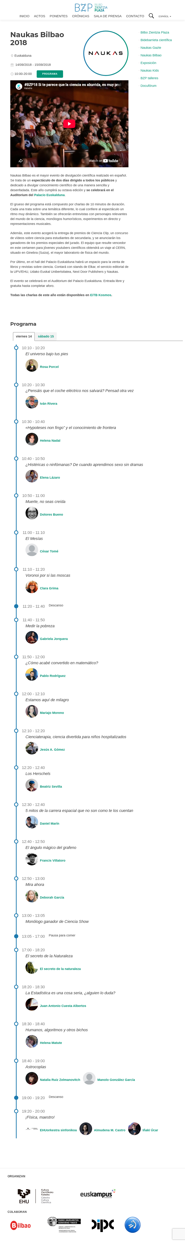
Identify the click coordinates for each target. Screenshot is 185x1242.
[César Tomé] (31, 551)
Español (164, 16)
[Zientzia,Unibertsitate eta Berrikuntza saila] (64, 1224)
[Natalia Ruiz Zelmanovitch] (31, 1079)
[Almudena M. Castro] (85, 1130)
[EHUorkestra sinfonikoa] (31, 1130)
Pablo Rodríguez (53, 676)
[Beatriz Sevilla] (31, 786)
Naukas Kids (150, 70)
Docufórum (148, 86)
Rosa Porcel (49, 366)
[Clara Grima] (31, 588)
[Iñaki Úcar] (134, 1130)
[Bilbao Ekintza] (26, 1225)
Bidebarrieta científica (156, 40)
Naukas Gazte (151, 47)
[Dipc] (103, 1225)
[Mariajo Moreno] (31, 712)
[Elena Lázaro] (31, 477)
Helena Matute (51, 1042)
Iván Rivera (48, 403)
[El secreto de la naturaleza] (31, 969)
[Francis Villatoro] (31, 860)
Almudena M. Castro (109, 1130)
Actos (39, 16)
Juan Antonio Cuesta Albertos (63, 1006)
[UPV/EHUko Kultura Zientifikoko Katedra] (36, 1196)
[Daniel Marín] (31, 823)
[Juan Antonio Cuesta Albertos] (31, 1006)
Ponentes (59, 16)
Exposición (148, 63)
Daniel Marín (49, 823)
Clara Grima (49, 588)
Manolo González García (116, 1079)
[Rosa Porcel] (31, 366)
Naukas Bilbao (151, 55)
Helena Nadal (50, 440)
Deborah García (52, 897)
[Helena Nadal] (31, 440)
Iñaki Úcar (150, 1130)
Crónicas (80, 16)
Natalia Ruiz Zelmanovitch (60, 1079)
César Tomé (49, 551)
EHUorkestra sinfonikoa (58, 1130)
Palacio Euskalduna (49, 195)
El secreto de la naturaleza (60, 969)
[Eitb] (132, 1224)
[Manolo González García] (88, 1079)
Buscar (151, 16)
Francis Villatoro (52, 860)
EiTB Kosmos (100, 295)
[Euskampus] (98, 1192)
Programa (49, 73)
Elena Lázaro (50, 477)
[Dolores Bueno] (31, 514)
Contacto (135, 16)
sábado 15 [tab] (46, 336)
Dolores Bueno (51, 514)
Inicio (24, 16)
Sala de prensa (108, 16)
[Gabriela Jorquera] (31, 639)
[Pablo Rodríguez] (31, 676)
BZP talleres (149, 78)
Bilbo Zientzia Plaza (155, 32)
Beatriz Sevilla (51, 786)
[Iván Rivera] (31, 403)
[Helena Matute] (31, 1042)
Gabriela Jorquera (54, 639)
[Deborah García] (31, 897)
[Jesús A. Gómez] (31, 749)
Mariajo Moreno (52, 712)
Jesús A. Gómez (52, 749)
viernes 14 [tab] (24, 336)
